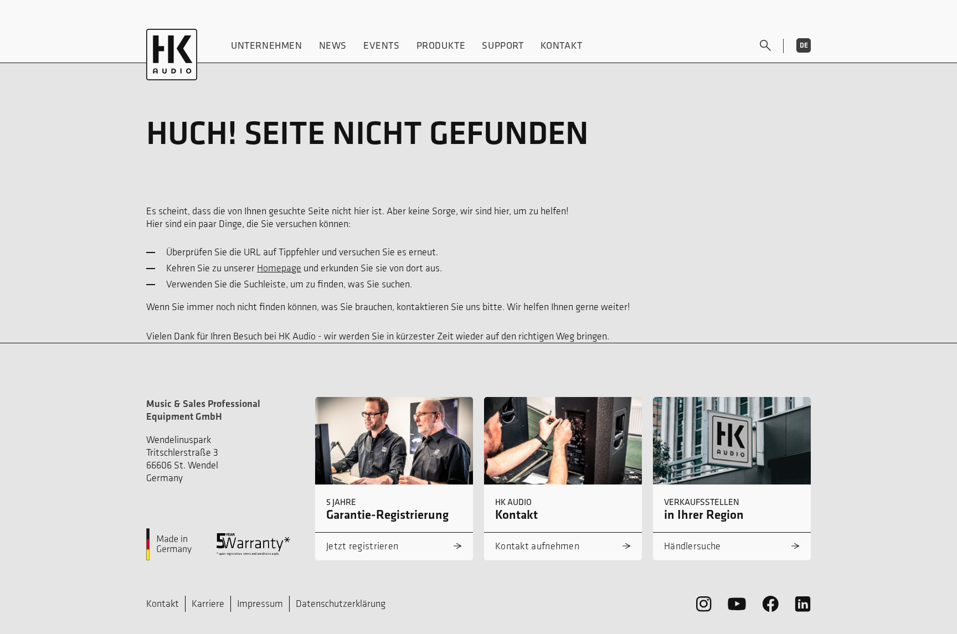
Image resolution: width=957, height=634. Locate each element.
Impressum (260, 603)
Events (381, 45)
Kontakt (562, 45)
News (333, 45)
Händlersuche (692, 546)
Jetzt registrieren (362, 546)
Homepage (279, 268)
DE (804, 45)
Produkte (441, 45)
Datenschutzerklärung (340, 603)
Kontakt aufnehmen (537, 546)
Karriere (208, 603)
